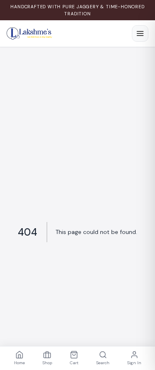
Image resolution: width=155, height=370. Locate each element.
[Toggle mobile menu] (140, 33)
